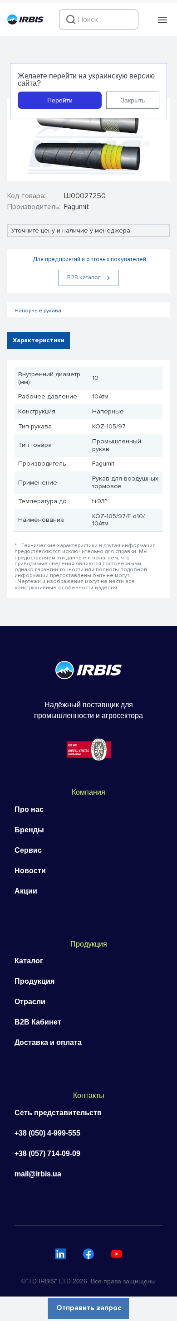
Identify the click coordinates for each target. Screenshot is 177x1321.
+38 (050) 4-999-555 (47, 1133)
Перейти (60, 100)
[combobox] (98, 19)
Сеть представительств (58, 1113)
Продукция (34, 981)
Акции (26, 891)
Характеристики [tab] (38, 340)
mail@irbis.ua (38, 1174)
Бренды (29, 830)
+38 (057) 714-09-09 (47, 1153)
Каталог (29, 961)
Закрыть (133, 100)
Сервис (28, 850)
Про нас (29, 809)
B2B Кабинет (38, 1022)
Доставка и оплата (48, 1042)
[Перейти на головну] (25, 22)
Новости (30, 870)
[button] (162, 20)
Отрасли (30, 1001)
